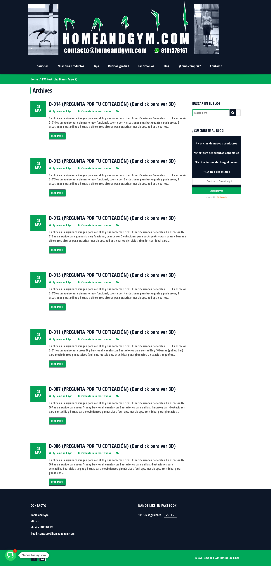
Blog (166, 66)
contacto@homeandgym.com (56, 534)
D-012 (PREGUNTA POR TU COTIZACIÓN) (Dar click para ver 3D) (112, 217)
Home (34, 79)
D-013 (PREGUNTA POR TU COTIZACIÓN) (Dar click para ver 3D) (112, 160)
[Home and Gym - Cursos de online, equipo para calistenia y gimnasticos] (124, 29)
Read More (57, 136)
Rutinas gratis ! (118, 66)
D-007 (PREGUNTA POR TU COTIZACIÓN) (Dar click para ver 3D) (112, 388)
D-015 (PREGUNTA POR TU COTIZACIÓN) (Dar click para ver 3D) (112, 274)
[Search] (233, 112)
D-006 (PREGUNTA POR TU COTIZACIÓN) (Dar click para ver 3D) (112, 445)
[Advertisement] (216, 268)
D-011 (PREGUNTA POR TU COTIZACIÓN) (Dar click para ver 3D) (112, 331)
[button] (10, 555)
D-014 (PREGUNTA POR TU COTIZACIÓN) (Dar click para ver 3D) (112, 103)
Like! (172, 515)
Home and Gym (64, 111)
